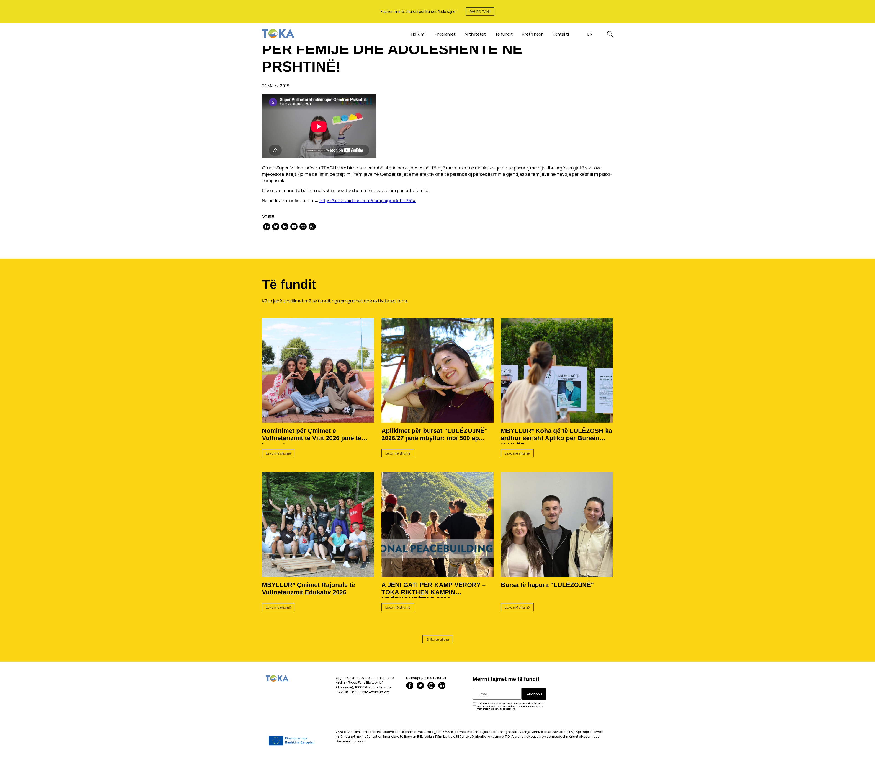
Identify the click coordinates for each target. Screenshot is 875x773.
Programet (445, 34)
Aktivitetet (475, 34)
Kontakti (561, 34)
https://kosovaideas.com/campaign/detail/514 (367, 200)
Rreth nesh (532, 34)
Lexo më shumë (278, 453)
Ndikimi (418, 34)
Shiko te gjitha (437, 639)
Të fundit (504, 34)
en (589, 34)
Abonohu (534, 694)
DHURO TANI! (480, 11)
